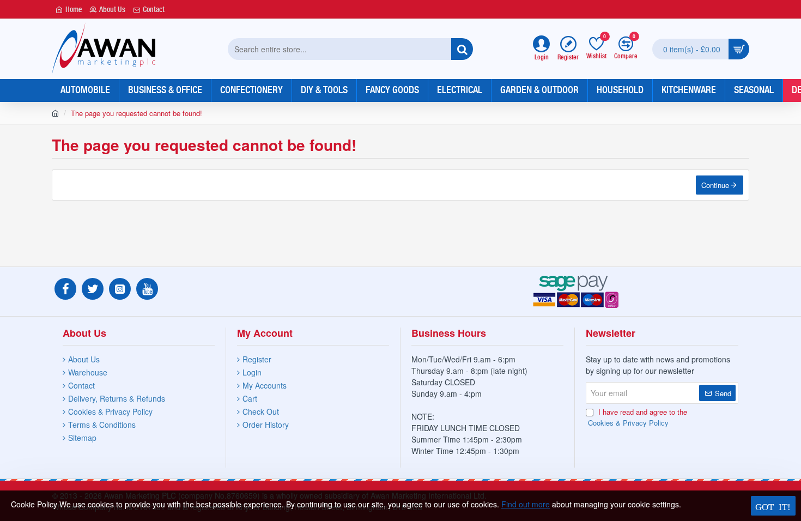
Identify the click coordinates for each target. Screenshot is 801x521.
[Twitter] (93, 289)
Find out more (525, 504)
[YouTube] (147, 289)
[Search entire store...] (462, 49)
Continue (715, 185)
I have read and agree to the (637, 417)
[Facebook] (65, 289)
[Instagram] (120, 289)
